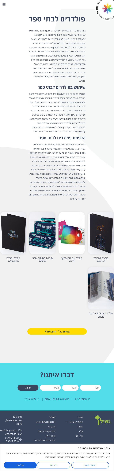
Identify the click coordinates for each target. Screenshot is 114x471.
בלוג (81, 431)
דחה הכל (53, 465)
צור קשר (79, 435)
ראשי (80, 417)
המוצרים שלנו (76, 421)
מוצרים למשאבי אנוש (45, 440)
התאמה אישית (90, 465)
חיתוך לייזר (50, 435)
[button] (4, 4)
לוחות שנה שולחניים (46, 421)
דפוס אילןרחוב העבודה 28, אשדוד (13, 420)
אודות (80, 426)
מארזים (52, 417)
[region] (57, 457)
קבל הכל (20, 465)
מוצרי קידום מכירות (47, 431)
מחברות (52, 426)
